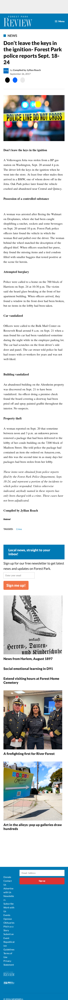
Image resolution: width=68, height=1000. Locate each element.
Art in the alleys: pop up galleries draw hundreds (32, 827)
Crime (19, 529)
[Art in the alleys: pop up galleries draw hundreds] (32, 791)
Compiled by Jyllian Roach (27, 70)
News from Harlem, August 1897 (28, 659)
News (12, 36)
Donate (7, 877)
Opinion (7, 918)
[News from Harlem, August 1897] (32, 625)
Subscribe (8, 903)
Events (6, 915)
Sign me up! (16, 585)
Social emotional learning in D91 (28, 669)
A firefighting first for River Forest (29, 754)
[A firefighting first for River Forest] (32, 720)
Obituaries (8, 922)
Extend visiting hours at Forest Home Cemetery (31, 680)
